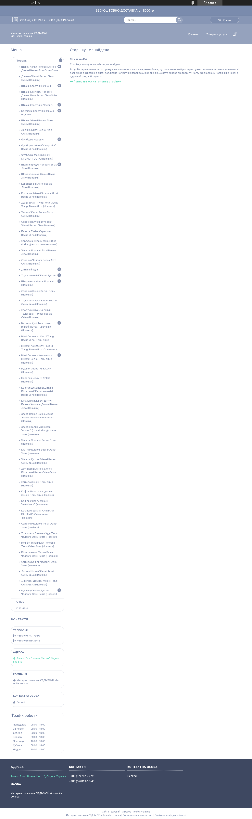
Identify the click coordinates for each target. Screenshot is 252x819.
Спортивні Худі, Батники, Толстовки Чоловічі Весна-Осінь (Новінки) (37, 313)
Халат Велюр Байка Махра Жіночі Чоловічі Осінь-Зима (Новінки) (37, 417)
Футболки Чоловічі (32, 139)
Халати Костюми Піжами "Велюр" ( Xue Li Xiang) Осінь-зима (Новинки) (38, 430)
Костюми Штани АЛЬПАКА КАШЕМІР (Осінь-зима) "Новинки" (37, 514)
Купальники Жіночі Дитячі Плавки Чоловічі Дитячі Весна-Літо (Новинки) (39, 404)
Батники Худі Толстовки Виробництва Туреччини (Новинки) (36, 327)
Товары (21, 60)
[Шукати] (179, 19)
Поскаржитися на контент (138, 815)
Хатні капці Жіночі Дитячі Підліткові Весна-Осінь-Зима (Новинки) (38, 472)
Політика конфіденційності (170, 815)
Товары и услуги (216, 34)
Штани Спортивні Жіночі (36, 85)
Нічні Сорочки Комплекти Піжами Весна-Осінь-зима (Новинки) (36, 359)
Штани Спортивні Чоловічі (37, 105)
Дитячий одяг (29, 269)
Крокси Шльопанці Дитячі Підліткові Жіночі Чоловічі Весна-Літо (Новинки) (37, 391)
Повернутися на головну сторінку (97, 81)
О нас (20, 601)
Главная (193, 34)
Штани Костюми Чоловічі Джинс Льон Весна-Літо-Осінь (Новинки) (39, 95)
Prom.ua (145, 811)
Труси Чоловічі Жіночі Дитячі (38, 275)
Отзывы (22, 608)
